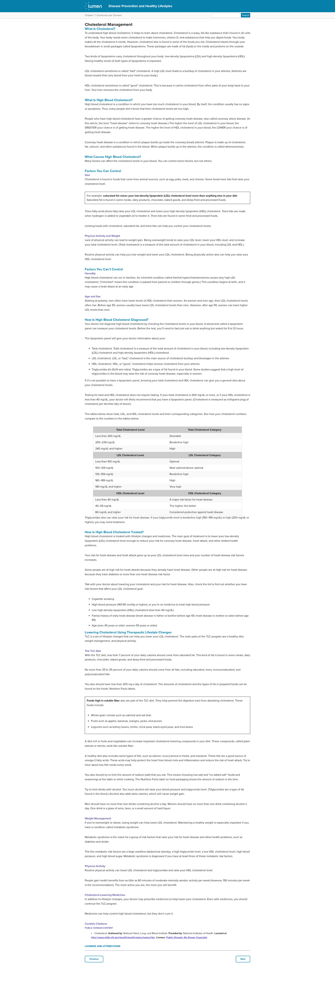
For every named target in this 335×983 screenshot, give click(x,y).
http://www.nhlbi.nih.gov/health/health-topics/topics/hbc (123, 937)
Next (242, 959)
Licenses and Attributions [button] (102, 946)
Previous (94, 959)
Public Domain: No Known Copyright (186, 937)
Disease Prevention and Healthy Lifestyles (140, 6)
